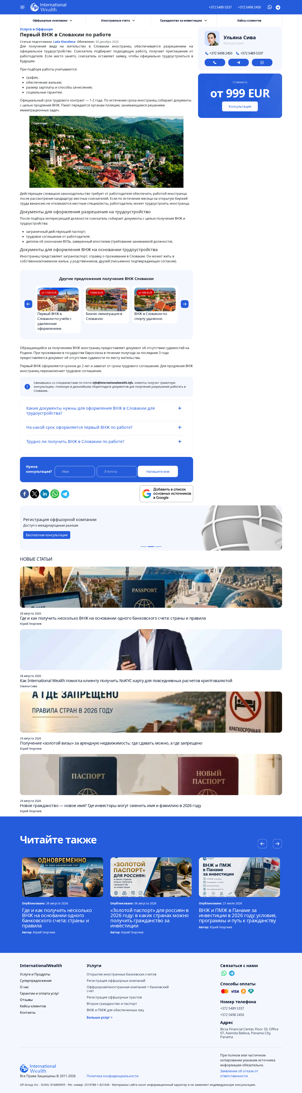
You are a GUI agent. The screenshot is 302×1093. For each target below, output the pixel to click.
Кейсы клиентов (249, 20)
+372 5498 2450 (249, 7)
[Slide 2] (151, 546)
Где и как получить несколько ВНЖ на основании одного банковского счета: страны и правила (57, 917)
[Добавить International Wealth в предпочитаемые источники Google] (166, 493)
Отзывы (26, 1000)
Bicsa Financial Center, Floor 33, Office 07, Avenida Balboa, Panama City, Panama (249, 1033)
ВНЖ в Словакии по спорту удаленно (150, 316)
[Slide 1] (144, 546)
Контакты (27, 1012)
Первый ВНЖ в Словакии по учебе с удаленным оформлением (54, 321)
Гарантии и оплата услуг (39, 993)
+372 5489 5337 (220, 7)
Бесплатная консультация (43, 535)
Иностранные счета (115, 20)
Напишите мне (157, 471)
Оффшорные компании (50, 20)
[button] (28, 304)
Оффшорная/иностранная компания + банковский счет (128, 989)
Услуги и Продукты (35, 974)
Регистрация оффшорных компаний (116, 981)
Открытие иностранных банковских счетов (121, 974)
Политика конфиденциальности (112, 1076)
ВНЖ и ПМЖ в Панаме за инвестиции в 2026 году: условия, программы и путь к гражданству (238, 915)
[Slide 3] (158, 546)
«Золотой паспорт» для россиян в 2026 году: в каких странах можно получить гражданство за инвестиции (149, 917)
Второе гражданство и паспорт (112, 1004)
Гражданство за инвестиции (181, 20)
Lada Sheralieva (64, 42)
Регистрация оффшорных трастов (114, 997)
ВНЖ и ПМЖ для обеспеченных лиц (115, 1010)
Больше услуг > (100, 1017)
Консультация (240, 106)
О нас (24, 987)
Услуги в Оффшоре (36, 29)
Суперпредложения (36, 981)
